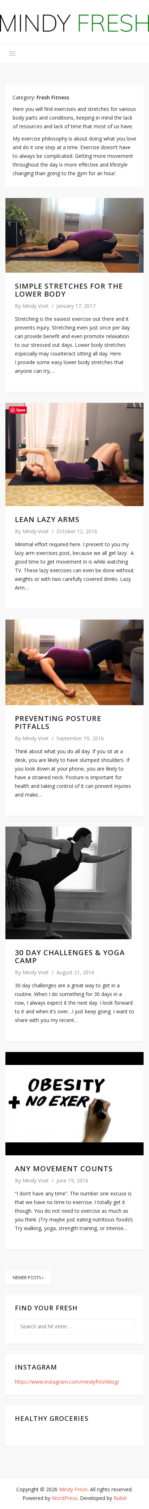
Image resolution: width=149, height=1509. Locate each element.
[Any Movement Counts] (74, 1104)
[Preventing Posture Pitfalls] (74, 662)
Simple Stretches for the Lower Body (69, 290)
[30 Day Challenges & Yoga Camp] (74, 883)
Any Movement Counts (64, 1168)
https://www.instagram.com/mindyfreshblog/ (67, 1381)
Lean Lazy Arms (47, 519)
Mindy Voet (35, 305)
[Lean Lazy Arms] (74, 454)
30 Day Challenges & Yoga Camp (70, 956)
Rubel (120, 1498)
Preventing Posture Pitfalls (58, 722)
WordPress (64, 1498)
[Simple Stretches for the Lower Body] (74, 235)
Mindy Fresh (73, 1489)
